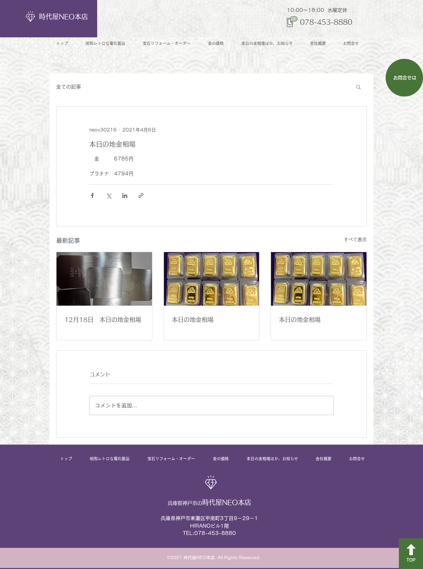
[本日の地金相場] (211, 279)
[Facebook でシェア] (92, 195)
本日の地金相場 (192, 319)
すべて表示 (355, 239)
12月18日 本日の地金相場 (102, 319)
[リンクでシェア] (141, 195)
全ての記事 (68, 86)
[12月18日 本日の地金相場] (104, 279)
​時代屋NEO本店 (63, 16)
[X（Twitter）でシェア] (108, 195)
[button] (358, 86)
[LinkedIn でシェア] (125, 195)
